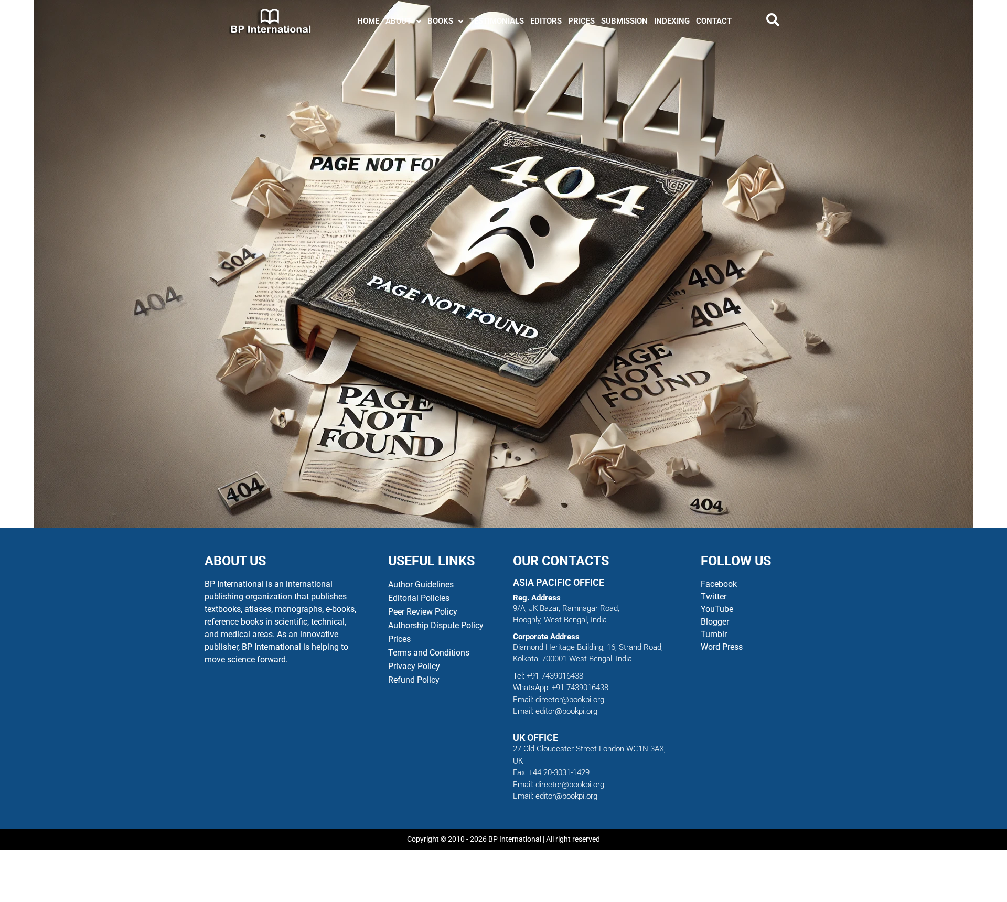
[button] (403, 21)
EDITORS (546, 21)
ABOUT (398, 21)
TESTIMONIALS (496, 21)
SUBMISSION (624, 21)
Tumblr (714, 634)
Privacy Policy (414, 666)
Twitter (713, 597)
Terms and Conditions (428, 653)
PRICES (581, 21)
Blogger (715, 622)
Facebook (720, 584)
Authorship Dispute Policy (436, 625)
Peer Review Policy (422, 612)
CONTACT (714, 21)
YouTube (717, 609)
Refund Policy (414, 680)
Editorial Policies (418, 598)
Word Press (722, 647)
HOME (368, 21)
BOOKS (440, 21)
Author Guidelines (421, 584)
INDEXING (672, 21)
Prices (399, 639)
